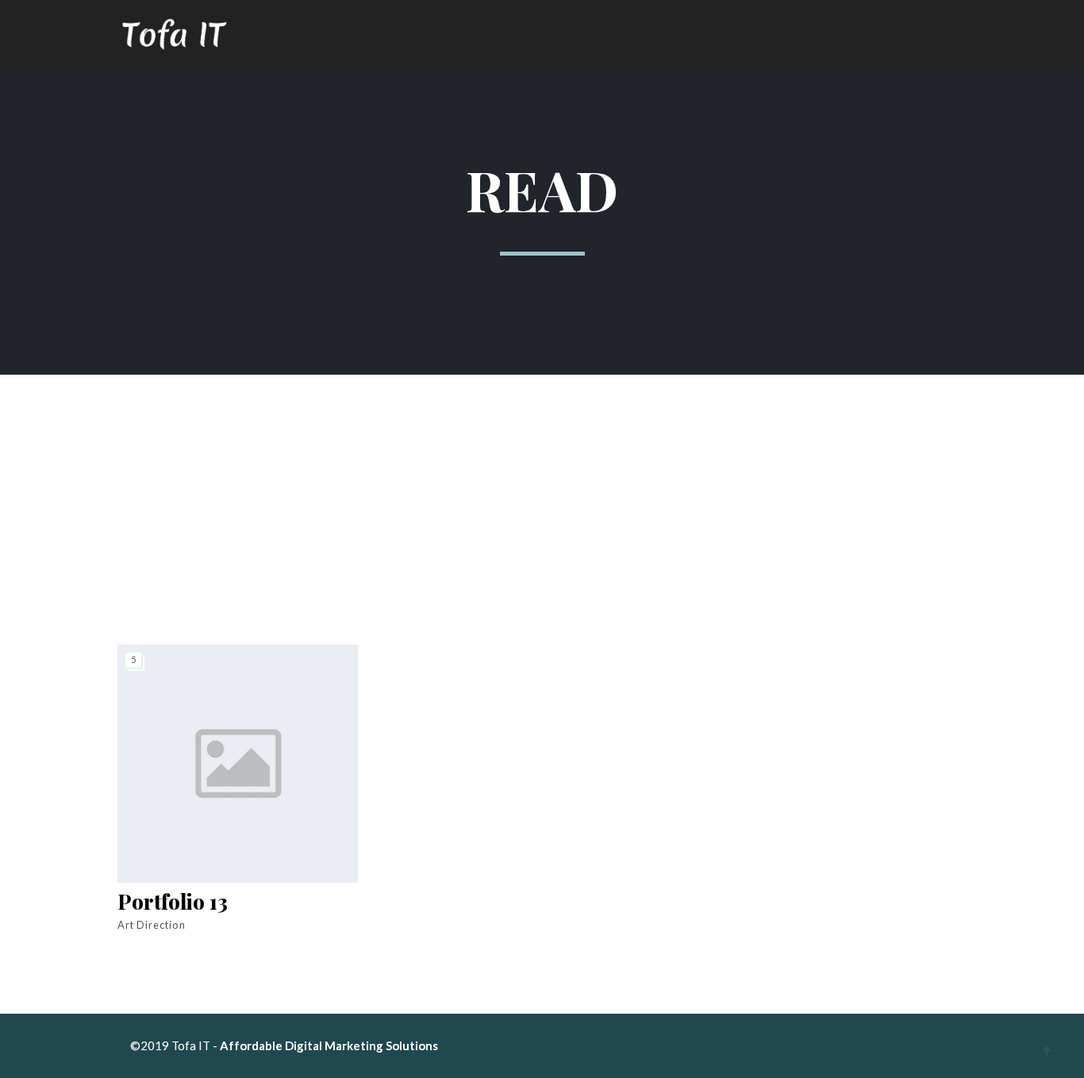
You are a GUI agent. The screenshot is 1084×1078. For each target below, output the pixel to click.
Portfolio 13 (172, 902)
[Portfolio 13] (237, 764)
